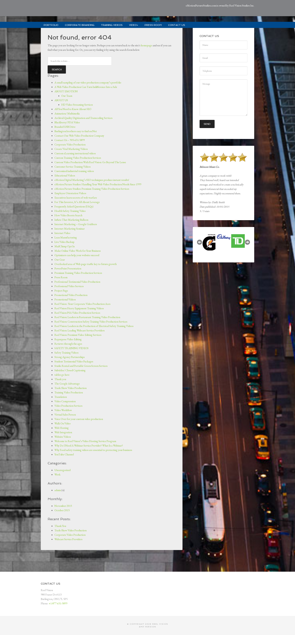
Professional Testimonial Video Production (77, 282)
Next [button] (247, 242)
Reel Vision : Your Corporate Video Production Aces (82, 304)
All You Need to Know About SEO (72, 109)
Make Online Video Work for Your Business (77, 251)
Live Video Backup (64, 242)
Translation (60, 397)
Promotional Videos (65, 299)
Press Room (60, 277)
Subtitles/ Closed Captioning (70, 370)
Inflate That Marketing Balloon (71, 220)
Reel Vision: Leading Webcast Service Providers (79, 330)
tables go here (61, 375)
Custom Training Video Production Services (77, 158)
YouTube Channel (64, 454)
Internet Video (62, 233)
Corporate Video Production (70, 144)
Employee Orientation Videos (70, 193)
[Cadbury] (209, 237)
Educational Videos (64, 175)
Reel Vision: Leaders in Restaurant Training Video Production (87, 317)
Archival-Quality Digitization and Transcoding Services (83, 118)
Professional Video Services (69, 286)
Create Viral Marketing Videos (71, 149)
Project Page (61, 290)
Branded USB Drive (64, 127)
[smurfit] (238, 235)
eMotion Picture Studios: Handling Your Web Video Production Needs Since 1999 (97, 184)
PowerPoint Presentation (67, 268)
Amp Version (147, 627)
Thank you (60, 379)
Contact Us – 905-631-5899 (69, 140)
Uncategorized (62, 470)
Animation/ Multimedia (67, 113)
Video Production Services (68, 405)
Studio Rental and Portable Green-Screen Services (81, 366)
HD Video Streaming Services (77, 104)
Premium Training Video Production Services (78, 273)
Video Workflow (63, 410)
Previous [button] (199, 242)
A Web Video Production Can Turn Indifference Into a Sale (85, 87)
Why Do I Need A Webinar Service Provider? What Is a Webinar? (88, 445)
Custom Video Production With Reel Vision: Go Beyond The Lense (90, 162)
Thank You (60, 526)
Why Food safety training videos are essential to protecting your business (93, 450)
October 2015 (62, 510)
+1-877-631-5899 (58, 603)
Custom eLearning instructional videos (75, 153)
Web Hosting (61, 428)
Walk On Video (62, 423)
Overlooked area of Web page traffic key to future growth (85, 264)
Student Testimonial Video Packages (73, 361)
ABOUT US (61, 100)
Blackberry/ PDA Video (67, 122)
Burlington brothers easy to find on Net (75, 131)
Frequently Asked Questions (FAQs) (73, 206)
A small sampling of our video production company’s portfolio (87, 82)
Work (57, 474)
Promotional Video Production (70, 295)
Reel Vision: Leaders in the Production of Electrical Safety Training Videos (94, 326)
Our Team (66, 96)
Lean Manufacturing (65, 237)
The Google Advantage (67, 383)
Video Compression (65, 401)
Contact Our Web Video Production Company (79, 135)
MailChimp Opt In (64, 246)
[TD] (223, 241)
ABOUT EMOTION (66, 91)
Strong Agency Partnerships (69, 357)
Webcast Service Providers (68, 539)
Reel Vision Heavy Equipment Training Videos (79, 308)
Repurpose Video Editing (68, 339)
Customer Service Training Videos (72, 166)
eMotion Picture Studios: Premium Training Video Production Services (91, 189)
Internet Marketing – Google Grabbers (75, 224)
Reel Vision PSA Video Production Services (77, 313)
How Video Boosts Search (68, 215)
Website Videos (62, 436)
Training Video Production (68, 392)
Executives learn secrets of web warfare (75, 197)
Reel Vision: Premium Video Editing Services (77, 335)
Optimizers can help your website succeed (76, 255)
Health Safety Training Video (70, 211)
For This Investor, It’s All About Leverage (77, 202)
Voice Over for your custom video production (78, 419)
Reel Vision (160, 624)
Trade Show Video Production (70, 388)
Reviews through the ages (68, 344)
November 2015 (63, 506)
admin (57, 490)
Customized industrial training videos (74, 171)
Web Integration (63, 432)
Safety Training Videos (66, 352)
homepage (146, 45)
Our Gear (59, 259)
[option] (209, 237)
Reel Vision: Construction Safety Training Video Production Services (90, 321)
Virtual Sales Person (65, 414)
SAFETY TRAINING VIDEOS (71, 348)
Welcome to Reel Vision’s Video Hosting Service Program (85, 441)
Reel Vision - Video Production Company (79, 8)
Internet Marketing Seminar (69, 228)
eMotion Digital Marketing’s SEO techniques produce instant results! (91, 180)
